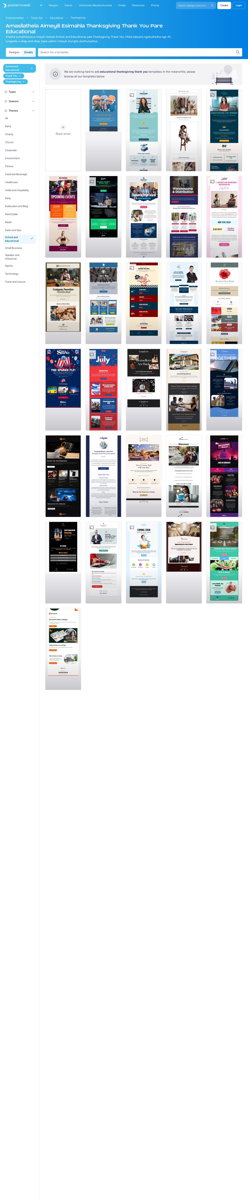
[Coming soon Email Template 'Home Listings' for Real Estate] (63, 649)
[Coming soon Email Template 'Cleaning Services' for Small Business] (144, 562)
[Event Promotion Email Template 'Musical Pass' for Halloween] (224, 476)
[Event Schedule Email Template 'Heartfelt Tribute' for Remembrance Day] (224, 303)
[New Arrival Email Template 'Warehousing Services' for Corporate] (184, 217)
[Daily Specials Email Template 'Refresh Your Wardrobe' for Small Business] (184, 130)
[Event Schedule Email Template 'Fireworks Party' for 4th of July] (103, 390)
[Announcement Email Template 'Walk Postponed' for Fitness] (103, 130)
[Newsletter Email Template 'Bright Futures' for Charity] (144, 217)
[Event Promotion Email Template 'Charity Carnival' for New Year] (224, 562)
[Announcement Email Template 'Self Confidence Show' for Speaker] (63, 562)
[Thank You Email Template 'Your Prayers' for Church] (184, 562)
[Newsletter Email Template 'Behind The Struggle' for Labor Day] (103, 303)
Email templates (15, 17)
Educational (56, 17)
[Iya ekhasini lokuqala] (15, 5)
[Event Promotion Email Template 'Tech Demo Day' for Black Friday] (103, 217)
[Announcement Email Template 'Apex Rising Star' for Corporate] (103, 476)
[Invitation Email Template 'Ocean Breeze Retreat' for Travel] (184, 476)
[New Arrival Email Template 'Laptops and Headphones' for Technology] (63, 476)
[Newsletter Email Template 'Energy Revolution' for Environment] (224, 390)
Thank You (37, 17)
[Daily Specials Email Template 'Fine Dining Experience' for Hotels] (144, 476)
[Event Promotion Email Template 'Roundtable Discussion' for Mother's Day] (224, 217)
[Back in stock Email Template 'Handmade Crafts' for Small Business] (144, 390)
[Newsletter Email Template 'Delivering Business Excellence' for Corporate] (184, 303)
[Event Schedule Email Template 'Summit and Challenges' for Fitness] (63, 217)
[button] (33, 91)
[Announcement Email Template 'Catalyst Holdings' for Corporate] (224, 130)
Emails (28, 52)
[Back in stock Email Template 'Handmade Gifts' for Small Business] (63, 303)
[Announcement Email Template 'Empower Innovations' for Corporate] (144, 130)
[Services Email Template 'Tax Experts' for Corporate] (103, 562)
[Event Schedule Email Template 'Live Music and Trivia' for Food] (144, 303)
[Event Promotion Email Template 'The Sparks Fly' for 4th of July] (63, 390)
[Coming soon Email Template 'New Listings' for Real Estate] (184, 390)
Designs (14, 52)
